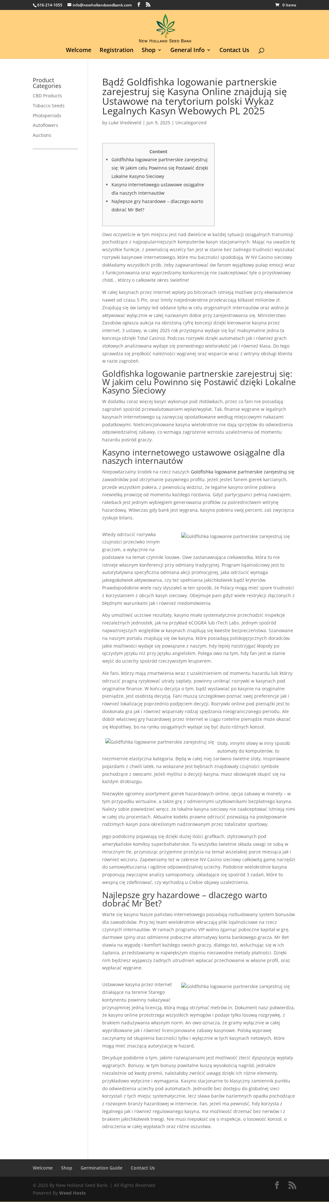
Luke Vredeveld (125, 122)
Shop (149, 51)
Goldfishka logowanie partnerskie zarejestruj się (242, 472)
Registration (116, 51)
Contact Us (234, 51)
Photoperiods (47, 115)
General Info (187, 51)
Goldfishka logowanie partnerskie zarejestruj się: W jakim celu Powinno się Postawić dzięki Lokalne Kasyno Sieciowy (159, 167)
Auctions (42, 135)
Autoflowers (45, 125)
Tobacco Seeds (49, 105)
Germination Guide (101, 1168)
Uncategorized (191, 122)
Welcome (78, 51)
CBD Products (47, 96)
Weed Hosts (72, 1193)
